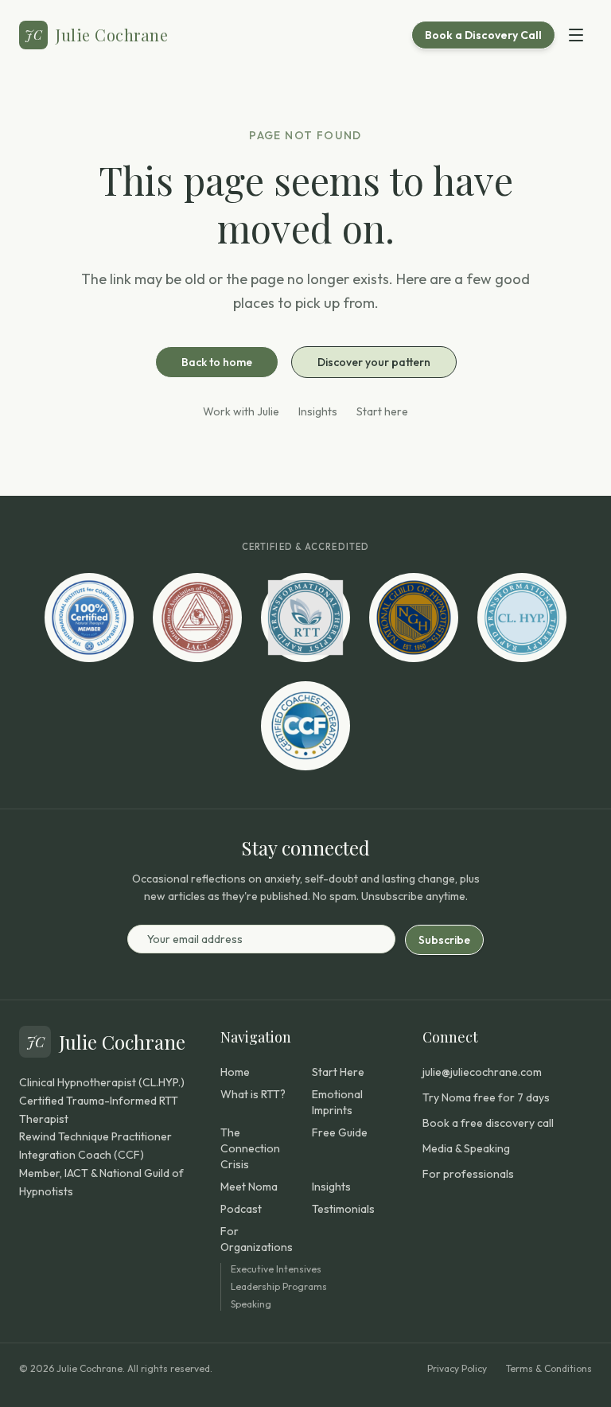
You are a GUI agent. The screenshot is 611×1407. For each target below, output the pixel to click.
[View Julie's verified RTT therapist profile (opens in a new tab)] (305, 617)
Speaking (251, 1304)
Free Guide (340, 1132)
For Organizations (256, 1239)
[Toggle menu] (576, 35)
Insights (317, 411)
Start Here (338, 1072)
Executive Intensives (276, 1269)
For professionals (468, 1174)
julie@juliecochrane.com (482, 1072)
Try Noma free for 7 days (486, 1097)
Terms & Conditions (549, 1368)
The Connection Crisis (250, 1148)
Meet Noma (249, 1186)
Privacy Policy (457, 1368)
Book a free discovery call (488, 1123)
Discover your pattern (373, 362)
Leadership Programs (279, 1286)
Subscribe (444, 940)
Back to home (216, 362)
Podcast (241, 1209)
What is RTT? (253, 1094)
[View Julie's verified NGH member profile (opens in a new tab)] (414, 617)
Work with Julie (241, 411)
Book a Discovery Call (483, 35)
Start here (382, 411)
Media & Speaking (466, 1148)
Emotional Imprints (337, 1102)
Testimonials (343, 1209)
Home (235, 1072)
